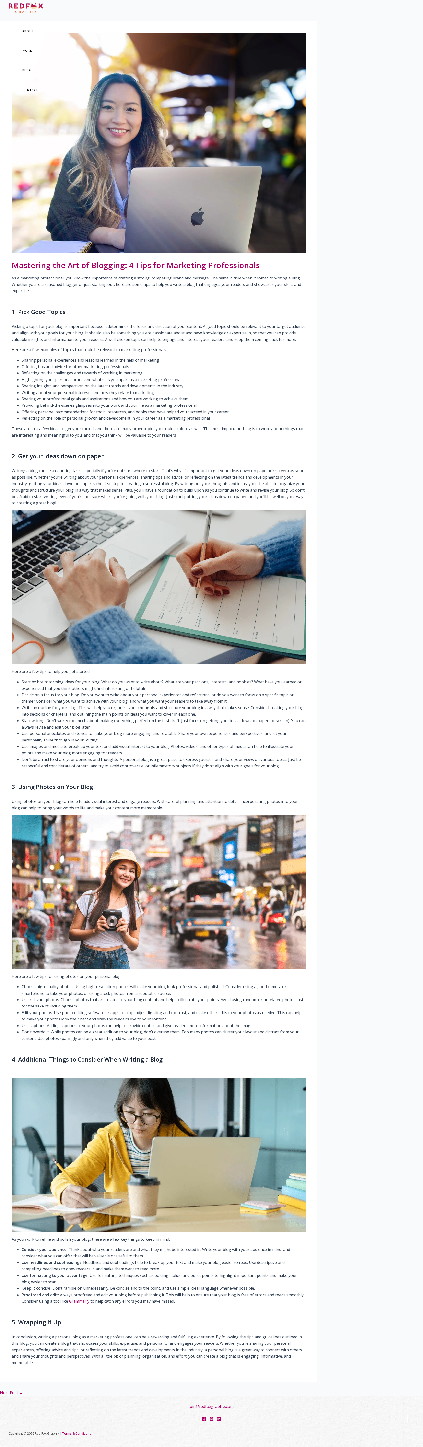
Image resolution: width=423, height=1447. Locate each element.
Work (27, 50)
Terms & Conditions (76, 1433)
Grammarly (79, 1301)
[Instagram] (211, 1419)
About (28, 31)
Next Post (11, 1392)
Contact (30, 90)
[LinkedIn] (219, 1419)
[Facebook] (204, 1419)
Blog (27, 70)
